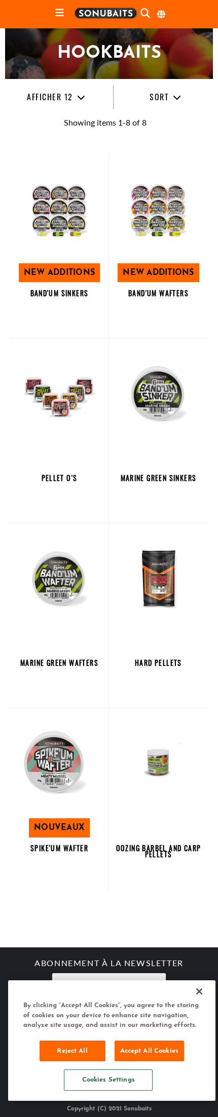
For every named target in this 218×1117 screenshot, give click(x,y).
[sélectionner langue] (161, 14)
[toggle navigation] (59, 13)
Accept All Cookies (149, 1051)
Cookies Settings (108, 1079)
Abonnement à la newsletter (109, 964)
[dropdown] (56, 98)
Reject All (72, 1051)
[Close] (199, 991)
